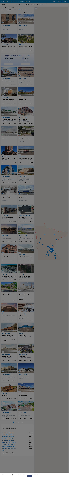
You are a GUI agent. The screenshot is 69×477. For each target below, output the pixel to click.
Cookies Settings (52, 474)
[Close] (67, 475)
